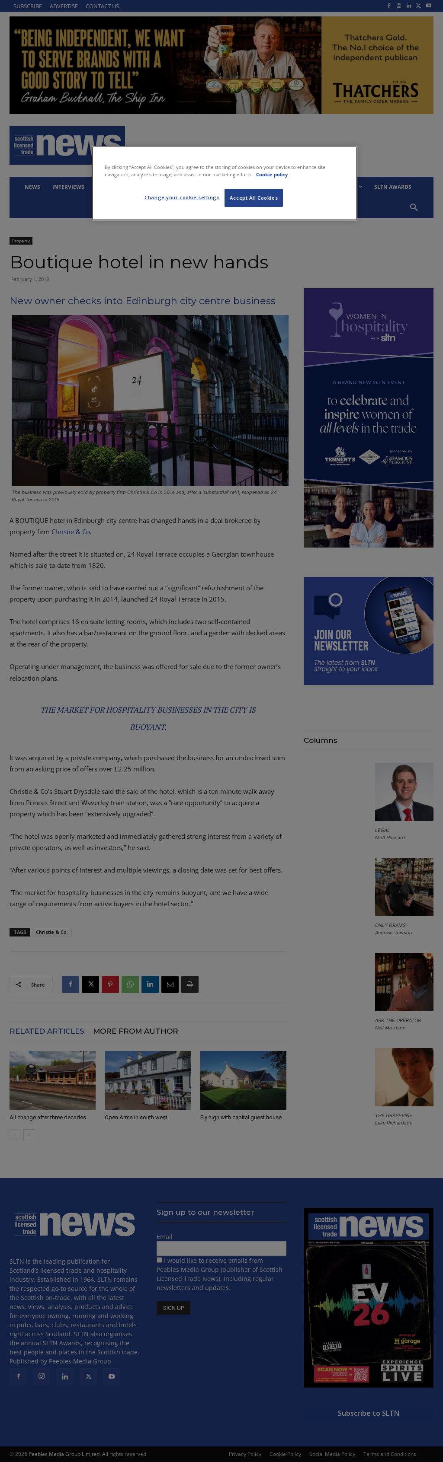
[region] (224, 183)
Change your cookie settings (181, 197)
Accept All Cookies (254, 197)
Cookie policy (272, 174)
